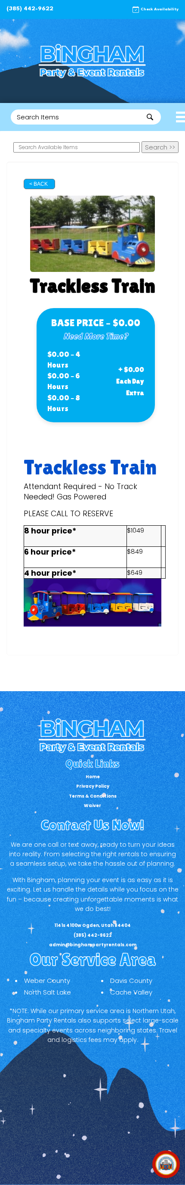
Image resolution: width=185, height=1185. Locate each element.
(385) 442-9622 (29, 9)
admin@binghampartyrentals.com (92, 945)
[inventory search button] (150, 117)
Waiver (92, 805)
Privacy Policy (92, 786)
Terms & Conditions (93, 796)
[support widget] (166, 1164)
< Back (38, 184)
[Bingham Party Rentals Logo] (92, 61)
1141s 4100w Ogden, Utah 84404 (92, 925)
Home (93, 776)
